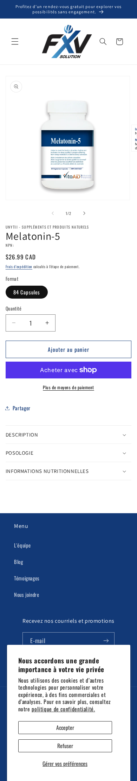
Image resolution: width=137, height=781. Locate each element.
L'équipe (22, 545)
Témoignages (27, 578)
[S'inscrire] (106, 640)
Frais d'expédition (19, 266)
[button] (15, 42)
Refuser (65, 745)
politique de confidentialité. (63, 709)
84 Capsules (26, 292)
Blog (18, 561)
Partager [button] (22, 408)
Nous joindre (26, 594)
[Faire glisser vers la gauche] (52, 213)
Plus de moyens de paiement (68, 387)
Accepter (65, 727)
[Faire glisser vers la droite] (84, 213)
